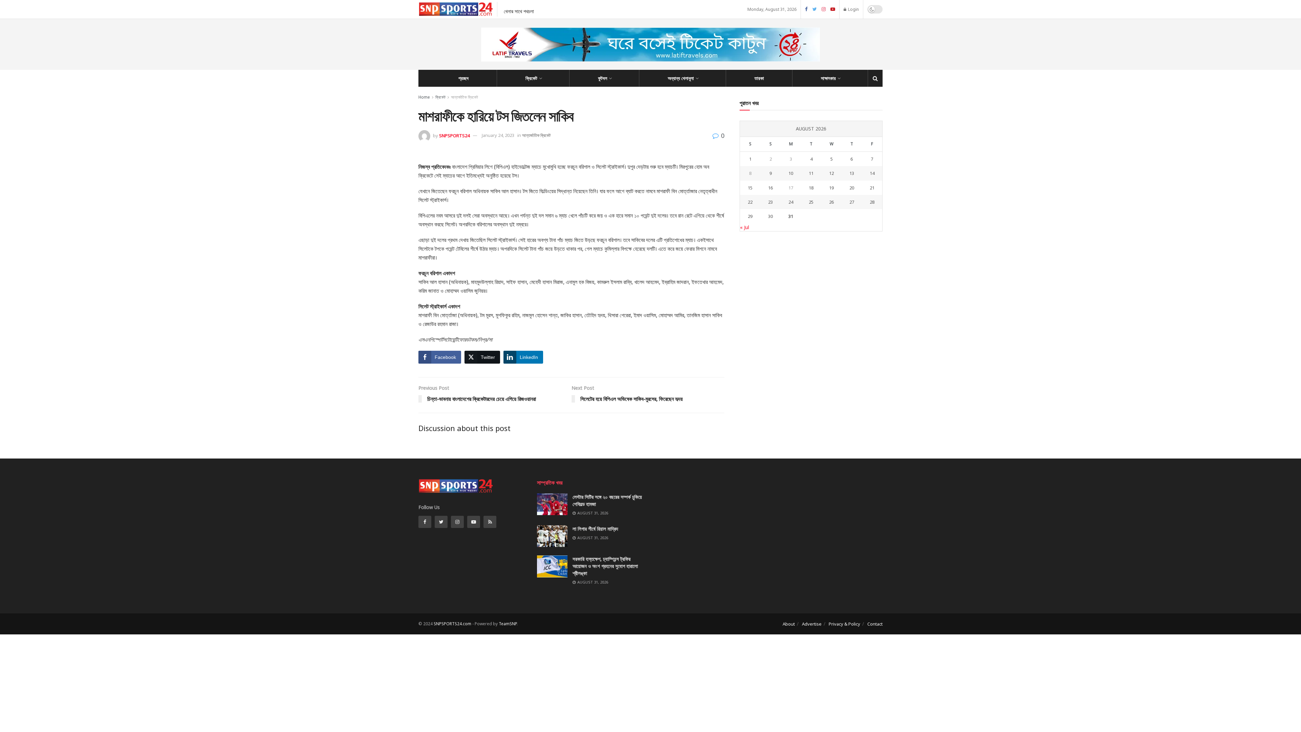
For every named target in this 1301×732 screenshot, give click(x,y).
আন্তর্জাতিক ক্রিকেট (464, 97)
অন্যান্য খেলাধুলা (681, 78)
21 (872, 188)
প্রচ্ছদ (463, 78)
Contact (875, 624)
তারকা (759, 78)
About (789, 624)
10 (790, 173)
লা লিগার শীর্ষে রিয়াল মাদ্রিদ (595, 528)
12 (831, 173)
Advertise (812, 624)
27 (851, 202)
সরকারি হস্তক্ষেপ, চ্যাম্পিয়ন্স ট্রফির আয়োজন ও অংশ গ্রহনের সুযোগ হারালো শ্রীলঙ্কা (605, 565)
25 (811, 202)
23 (770, 202)
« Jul (744, 227)
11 (811, 173)
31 (790, 216)
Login (853, 9)
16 (770, 188)
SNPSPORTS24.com (452, 624)
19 (831, 188)
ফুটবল (602, 78)
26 (831, 202)
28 (872, 202)
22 (750, 202)
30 (770, 216)
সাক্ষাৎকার (828, 78)
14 (872, 173)
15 (750, 188)
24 (790, 202)
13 (851, 173)
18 (811, 188)
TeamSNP (508, 624)
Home (424, 97)
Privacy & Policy (844, 624)
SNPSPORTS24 (454, 135)
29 (750, 216)
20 (851, 188)
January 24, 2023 (498, 135)
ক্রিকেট (531, 78)
